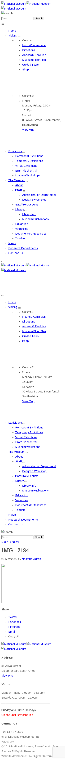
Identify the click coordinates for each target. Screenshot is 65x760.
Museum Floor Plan (34, 59)
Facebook (14, 621)
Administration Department (39, 194)
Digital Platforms (43, 756)
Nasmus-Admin (31, 558)
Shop (25, 69)
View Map (28, 129)
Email (11, 631)
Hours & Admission (34, 45)
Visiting (13, 35)
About (19, 185)
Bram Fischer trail (26, 170)
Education (21, 223)
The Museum (16, 180)
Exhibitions (15, 151)
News (12, 243)
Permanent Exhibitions (29, 156)
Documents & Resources (30, 233)
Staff (19, 190)
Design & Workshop (34, 199)
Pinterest (14, 626)
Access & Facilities (34, 54)
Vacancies (21, 228)
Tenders (20, 238)
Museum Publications (35, 219)
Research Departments (23, 248)
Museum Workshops (27, 175)
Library (19, 209)
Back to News (10, 541)
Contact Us (15, 253)
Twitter (12, 617)
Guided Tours (30, 64)
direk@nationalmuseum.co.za (20, 280)
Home (12, 30)
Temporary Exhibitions (29, 160)
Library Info (29, 214)
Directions (28, 50)
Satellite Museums (26, 204)
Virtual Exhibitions (26, 165)
